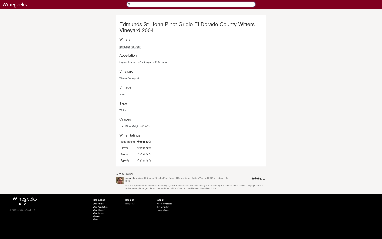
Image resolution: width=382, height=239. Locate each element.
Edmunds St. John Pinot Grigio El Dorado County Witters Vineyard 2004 (179, 178)
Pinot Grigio (132, 126)
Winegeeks (15, 4)
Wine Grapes (98, 212)
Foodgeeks (130, 203)
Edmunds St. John (130, 46)
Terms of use (162, 209)
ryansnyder (130, 178)
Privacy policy (163, 206)
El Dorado (161, 62)
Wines (95, 219)
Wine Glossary (99, 209)
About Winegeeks (164, 203)
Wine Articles (98, 203)
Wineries (96, 216)
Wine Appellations (100, 206)
